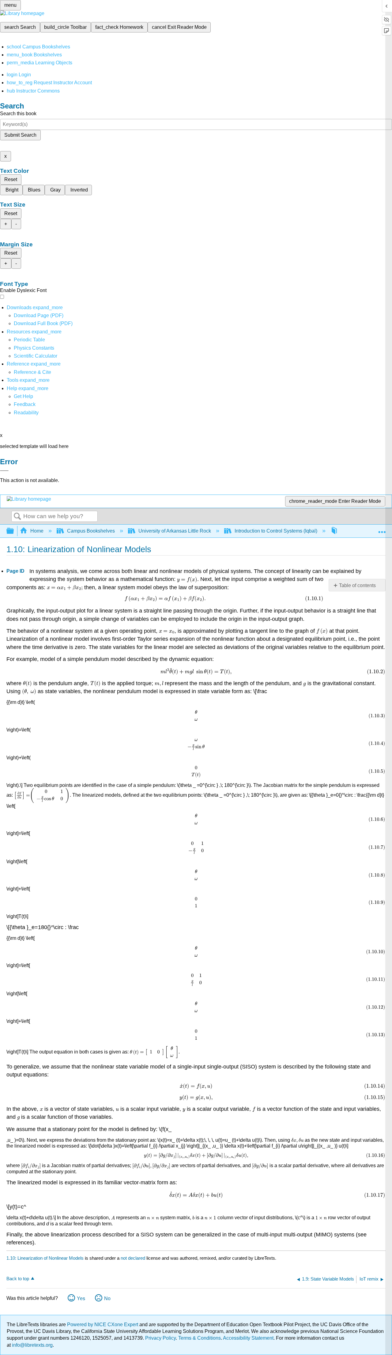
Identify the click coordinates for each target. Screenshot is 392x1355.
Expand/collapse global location (382, 529)
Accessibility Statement (248, 1338)
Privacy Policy (160, 1338)
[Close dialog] (4, 470)
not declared (133, 1258)
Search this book (18, 113)
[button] (25, 404)
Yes (81, 1298)
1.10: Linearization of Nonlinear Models (45, 1258)
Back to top (17, 1278)
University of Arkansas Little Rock (174, 530)
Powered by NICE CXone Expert (103, 1324)
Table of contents (357, 585)
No (107, 1298)
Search (17, 516)
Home (37, 530)
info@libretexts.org (32, 1345)
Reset (10, 179)
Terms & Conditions (199, 1338)
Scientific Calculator (35, 356)
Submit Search (20, 135)
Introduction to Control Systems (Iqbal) (275, 530)
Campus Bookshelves (91, 530)
